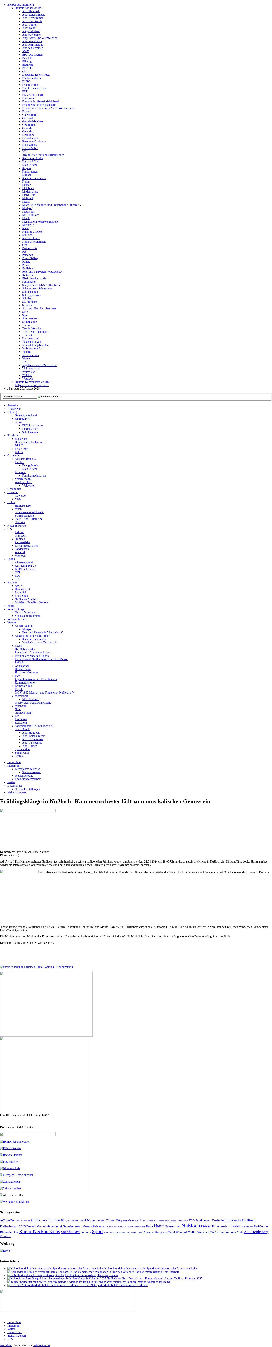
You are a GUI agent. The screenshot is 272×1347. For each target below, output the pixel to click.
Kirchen (27, 174)
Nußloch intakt (31, 238)
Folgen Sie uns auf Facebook (32, 385)
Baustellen (28, 58)
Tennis (26, 325)
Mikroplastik (139, 1227)
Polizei (26, 265)
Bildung (27, 61)
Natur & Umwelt (32, 231)
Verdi (165, 1232)
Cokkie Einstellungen (27, 789)
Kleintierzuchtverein (34, 178)
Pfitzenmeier (220, 1226)
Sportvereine (29, 318)
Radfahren (28, 268)
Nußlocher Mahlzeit (34, 241)
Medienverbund (24, 775)
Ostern (206, 1226)
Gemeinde (28, 118)
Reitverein (28, 275)
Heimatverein (30, 138)
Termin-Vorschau (32, 328)
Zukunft (5, 1236)
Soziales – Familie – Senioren (32, 602)
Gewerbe (27, 128)
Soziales (27, 305)
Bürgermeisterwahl (128, 1220)
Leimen (26, 184)
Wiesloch (27, 378)
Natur (159, 1225)
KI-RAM (102, 1227)
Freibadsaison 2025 (13, 1226)
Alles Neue (28, 27)
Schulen (27, 298)
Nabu (25, 228)
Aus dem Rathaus (32, 44)
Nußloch (27, 234)
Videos (26, 358)
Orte (24, 245)
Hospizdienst (29, 144)
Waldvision (28, 371)
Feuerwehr (28, 98)
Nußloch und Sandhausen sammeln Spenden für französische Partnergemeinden (151, 1268)
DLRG (26, 81)
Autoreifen (25, 1221)
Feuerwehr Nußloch (240, 1220)
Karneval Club (30, 161)
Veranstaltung (153, 1232)
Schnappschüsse (31, 295)
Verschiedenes (30, 355)
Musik (26, 218)
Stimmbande (29, 321)
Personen (27, 255)
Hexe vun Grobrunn (34, 141)
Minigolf (27, 208)
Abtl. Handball (31, 11)
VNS (25, 361)
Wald (171, 1232)
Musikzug (28, 224)
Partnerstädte (29, 248)
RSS (10, 1339)
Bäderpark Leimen (45, 1220)
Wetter (11, 782)
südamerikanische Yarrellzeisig (123, 1232)
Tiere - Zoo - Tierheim (35, 331)
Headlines (28, 134)
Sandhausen (29, 281)
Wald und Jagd (31, 368)
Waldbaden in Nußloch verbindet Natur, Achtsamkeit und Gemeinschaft (137, 1271)
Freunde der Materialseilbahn (39, 104)
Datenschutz (14, 785)
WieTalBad (217, 1232)
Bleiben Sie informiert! (20, 4)
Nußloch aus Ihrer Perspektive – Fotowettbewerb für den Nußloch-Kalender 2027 (154, 1278)
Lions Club (28, 194)
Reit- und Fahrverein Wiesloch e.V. (42, 271)
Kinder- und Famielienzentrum (120, 1227)
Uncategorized (30, 338)
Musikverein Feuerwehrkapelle (40, 221)
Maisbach (27, 198)
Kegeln (26, 168)
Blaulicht (27, 64)
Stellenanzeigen (31, 772)
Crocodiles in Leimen (167, 1221)
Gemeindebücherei (33, 121)
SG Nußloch (29, 301)
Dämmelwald (182, 1221)
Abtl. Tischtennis (32, 21)
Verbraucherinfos (32, 348)
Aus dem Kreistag (32, 41)
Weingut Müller (186, 1232)
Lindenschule (30, 191)
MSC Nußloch (30, 214)
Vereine (26, 351)
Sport (25, 315)
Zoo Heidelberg (256, 1232)
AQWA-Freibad (10, 1220)
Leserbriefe (14, 762)
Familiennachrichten (34, 88)
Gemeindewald (72, 1226)
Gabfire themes (41, 1345)
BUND (26, 68)
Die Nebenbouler (32, 78)
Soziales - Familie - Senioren (39, 308)
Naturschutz (173, 1226)
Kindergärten (30, 171)
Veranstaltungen (31, 341)
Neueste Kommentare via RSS (33, 381)
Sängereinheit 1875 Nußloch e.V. (41, 285)
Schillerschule (30, 291)
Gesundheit (29, 124)
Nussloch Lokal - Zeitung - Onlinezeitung (48, 966)
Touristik (27, 335)
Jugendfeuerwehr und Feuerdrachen (43, 154)
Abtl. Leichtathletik (33, 14)
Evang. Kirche (30, 84)
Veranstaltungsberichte (35, 345)
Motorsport (28, 211)
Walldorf (27, 375)
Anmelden (6, 1345)
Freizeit (31, 1226)
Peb (24, 251)
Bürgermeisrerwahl (73, 1220)
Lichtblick (28, 188)
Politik (26, 261)
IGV (25, 151)
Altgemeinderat (31, 31)
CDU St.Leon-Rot (149, 1221)
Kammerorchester (32, 158)
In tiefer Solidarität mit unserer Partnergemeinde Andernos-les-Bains (130, 1281)
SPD (25, 311)
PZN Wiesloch (247, 1227)
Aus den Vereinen (32, 48)
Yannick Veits (234, 1232)
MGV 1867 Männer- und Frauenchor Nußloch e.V (52, 204)
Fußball (26, 111)
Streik (106, 1232)
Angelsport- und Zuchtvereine (39, 38)
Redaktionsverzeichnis (28, 779)
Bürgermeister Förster (101, 1220)
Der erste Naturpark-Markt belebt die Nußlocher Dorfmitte (113, 1285)
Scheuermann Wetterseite (37, 288)
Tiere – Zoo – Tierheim (28, 518)
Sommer (85, 1232)
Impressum (13, 765)
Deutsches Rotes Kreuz (36, 74)
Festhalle (218, 1220)
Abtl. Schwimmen (32, 17)
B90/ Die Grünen (32, 54)
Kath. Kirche (29, 164)
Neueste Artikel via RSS (29, 7)
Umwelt (140, 1232)
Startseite (12, 405)
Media (26, 201)
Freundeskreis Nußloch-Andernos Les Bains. (48, 108)
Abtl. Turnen (29, 24)
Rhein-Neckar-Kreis (34, 278)
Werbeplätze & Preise (27, 769)
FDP (25, 91)
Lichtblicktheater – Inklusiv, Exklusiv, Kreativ (91, 1275)
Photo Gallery (30, 258)
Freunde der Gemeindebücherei (40, 101)
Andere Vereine (31, 34)
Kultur (26, 181)
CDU (25, 71)
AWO (25, 51)
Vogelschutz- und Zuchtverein (39, 365)
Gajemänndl (29, 114)
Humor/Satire (30, 148)
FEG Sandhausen (32, 94)
